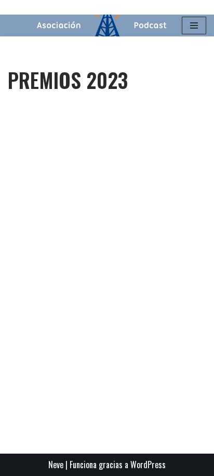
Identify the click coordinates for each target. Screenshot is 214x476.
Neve (55, 464)
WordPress (148, 464)
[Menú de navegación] (194, 25)
